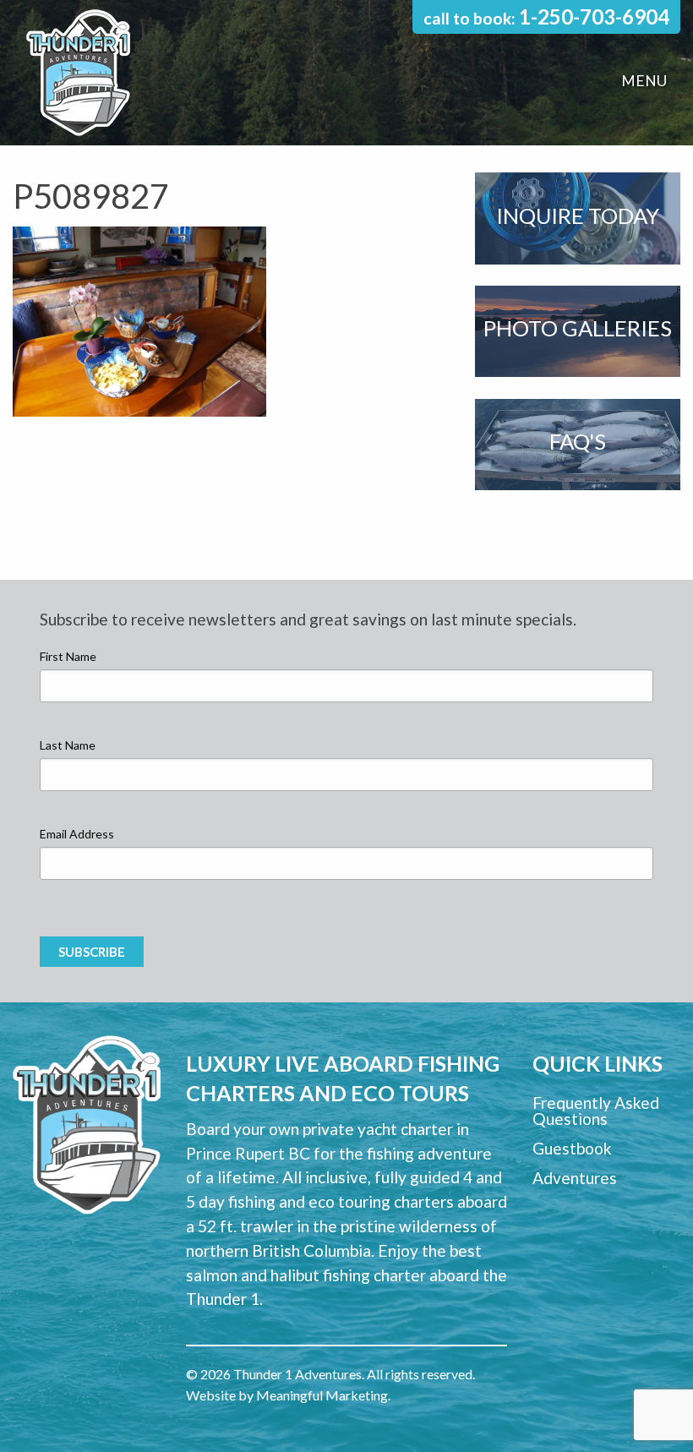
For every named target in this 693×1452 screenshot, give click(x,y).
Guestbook (572, 1148)
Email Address (77, 834)
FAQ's (577, 441)
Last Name (67, 745)
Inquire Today (577, 215)
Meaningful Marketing (322, 1395)
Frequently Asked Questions (595, 1110)
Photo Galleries (577, 328)
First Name (68, 656)
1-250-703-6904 (594, 16)
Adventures (574, 1177)
